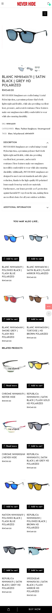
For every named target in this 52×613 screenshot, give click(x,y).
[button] (48, 3)
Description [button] (10, 142)
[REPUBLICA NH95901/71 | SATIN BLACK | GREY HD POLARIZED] (13, 552)
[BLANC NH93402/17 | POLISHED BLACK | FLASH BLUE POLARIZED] (13, 240)
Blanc (17, 129)
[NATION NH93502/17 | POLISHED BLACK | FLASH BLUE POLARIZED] (13, 488)
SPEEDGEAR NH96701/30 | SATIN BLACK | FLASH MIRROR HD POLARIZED (37, 585)
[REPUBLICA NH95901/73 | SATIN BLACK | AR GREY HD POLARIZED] (38, 427)
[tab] (26, 143)
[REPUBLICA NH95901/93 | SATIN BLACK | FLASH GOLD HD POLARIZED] (38, 367)
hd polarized (19, 134)
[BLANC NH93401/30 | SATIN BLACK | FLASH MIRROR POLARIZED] (38, 240)
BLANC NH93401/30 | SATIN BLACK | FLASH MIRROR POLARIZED (38, 270)
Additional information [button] (17, 207)
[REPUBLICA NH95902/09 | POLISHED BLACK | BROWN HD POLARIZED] (38, 488)
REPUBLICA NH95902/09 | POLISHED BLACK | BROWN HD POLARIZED (37, 521)
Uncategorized (44, 129)
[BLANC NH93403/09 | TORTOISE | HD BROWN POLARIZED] (38, 301)
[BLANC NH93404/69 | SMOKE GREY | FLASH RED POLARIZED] (13, 301)
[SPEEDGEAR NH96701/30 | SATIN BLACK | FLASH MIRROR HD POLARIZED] (38, 552)
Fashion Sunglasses (29, 129)
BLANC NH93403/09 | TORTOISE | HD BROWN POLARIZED (38, 331)
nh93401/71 (29, 134)
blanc (10, 134)
